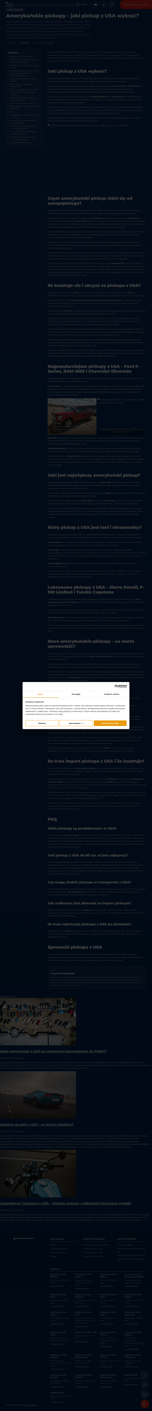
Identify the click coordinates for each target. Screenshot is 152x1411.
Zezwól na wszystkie (110, 723)
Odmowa (42, 723)
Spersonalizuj (74, 723)
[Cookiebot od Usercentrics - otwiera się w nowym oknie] (116, 686)
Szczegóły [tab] (76, 694)
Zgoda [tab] (40, 694)
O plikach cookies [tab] (111, 694)
